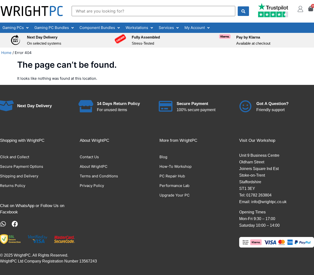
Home (6, 52)
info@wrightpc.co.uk (269, 202)
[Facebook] (15, 224)
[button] (16, 28)
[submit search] (243, 11)
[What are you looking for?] (153, 11)
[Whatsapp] (3, 224)
